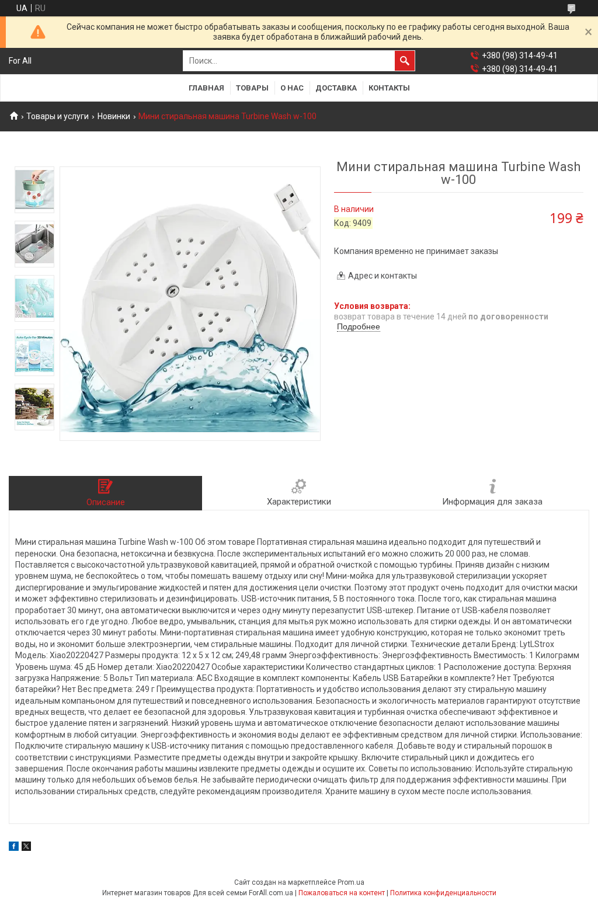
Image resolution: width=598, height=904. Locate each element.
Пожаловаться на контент (341, 893)
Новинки (114, 116)
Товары (252, 88)
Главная (206, 88)
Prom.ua (351, 882)
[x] (26, 848)
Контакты (389, 88)
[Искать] (405, 61)
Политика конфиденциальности (443, 893)
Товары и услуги (57, 116)
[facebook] (14, 848)
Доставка (336, 88)
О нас (292, 88)
